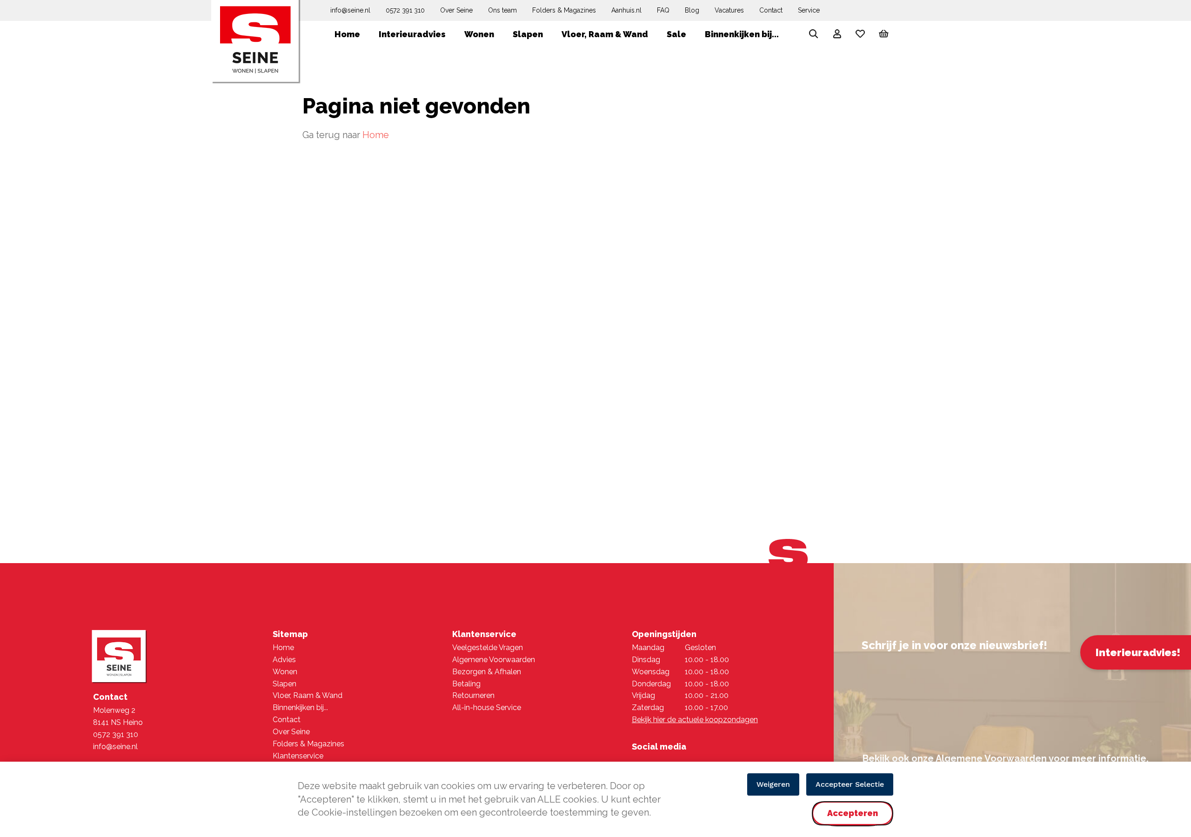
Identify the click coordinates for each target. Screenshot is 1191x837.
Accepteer (853, 821)
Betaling (466, 683)
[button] (837, 35)
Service (809, 10)
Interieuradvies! (1138, 652)
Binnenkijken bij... (300, 707)
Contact (771, 10)
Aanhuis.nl (626, 10)
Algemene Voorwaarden (493, 659)
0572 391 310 (405, 10)
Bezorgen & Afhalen (486, 671)
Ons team (502, 10)
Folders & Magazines (564, 10)
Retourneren (473, 695)
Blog (692, 10)
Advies (284, 659)
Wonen (285, 671)
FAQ (663, 10)
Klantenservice (298, 755)
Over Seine (456, 10)
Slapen (284, 683)
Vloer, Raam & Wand (307, 695)
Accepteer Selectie (850, 784)
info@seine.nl (350, 10)
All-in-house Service (486, 707)
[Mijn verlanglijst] (860, 36)
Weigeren (773, 784)
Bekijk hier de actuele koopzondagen (695, 719)
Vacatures (729, 10)
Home (375, 134)
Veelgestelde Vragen (487, 647)
